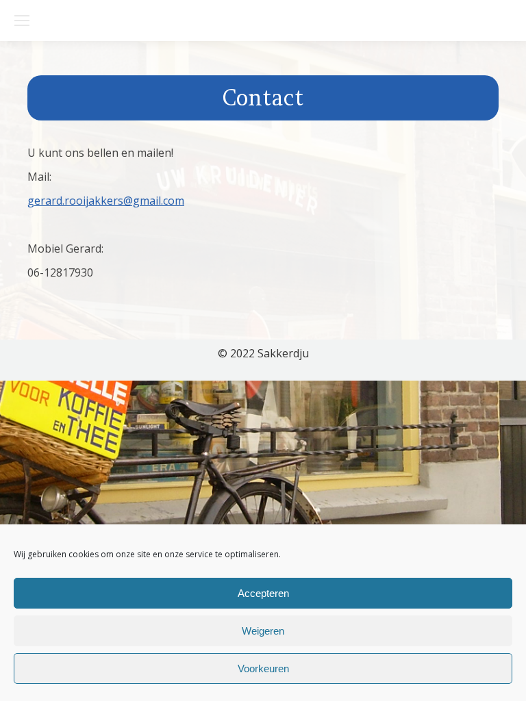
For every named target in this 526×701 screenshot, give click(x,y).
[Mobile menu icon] (22, 20)
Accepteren (263, 593)
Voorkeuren (263, 668)
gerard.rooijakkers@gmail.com (105, 200)
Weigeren (263, 631)
